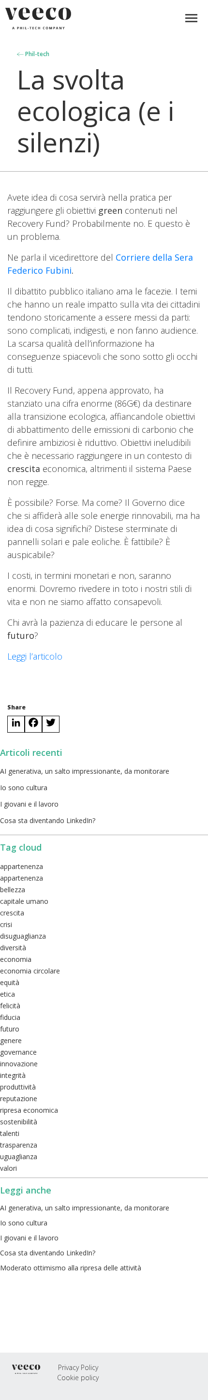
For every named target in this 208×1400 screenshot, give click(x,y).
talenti (9, 1133)
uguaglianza (18, 1156)
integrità (13, 1075)
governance (18, 1052)
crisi (6, 924)
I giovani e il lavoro (29, 804)
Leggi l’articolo (34, 656)
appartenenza (21, 866)
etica (7, 994)
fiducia (10, 1017)
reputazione (18, 1098)
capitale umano (24, 901)
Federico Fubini (39, 270)
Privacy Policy (78, 1367)
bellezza (12, 889)
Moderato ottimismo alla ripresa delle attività (70, 1267)
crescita (12, 912)
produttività (18, 1086)
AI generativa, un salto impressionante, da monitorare (84, 771)
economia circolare (30, 970)
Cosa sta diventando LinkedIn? (47, 820)
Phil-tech (36, 54)
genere (11, 1040)
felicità (10, 1005)
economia (15, 959)
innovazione (19, 1063)
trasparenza (18, 1144)
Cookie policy (78, 1377)
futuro (9, 1028)
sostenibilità (18, 1121)
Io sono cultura (23, 787)
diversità (13, 947)
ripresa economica (29, 1110)
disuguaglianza (23, 936)
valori (8, 1168)
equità (9, 982)
